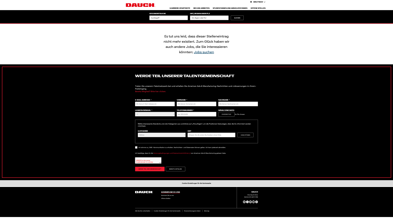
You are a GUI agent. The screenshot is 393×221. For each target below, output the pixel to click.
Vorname (182, 100)
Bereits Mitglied (175, 169)
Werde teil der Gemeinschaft (149, 169)
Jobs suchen (204, 52)
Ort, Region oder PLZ (200, 14)
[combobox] (209, 18)
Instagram (256, 202)
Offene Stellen (165, 198)
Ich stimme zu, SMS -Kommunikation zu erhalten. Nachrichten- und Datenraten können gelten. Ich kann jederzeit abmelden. (182, 147)
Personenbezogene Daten (192, 211)
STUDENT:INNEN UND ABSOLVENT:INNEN (230, 8)
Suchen (237, 18)
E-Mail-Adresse (143, 100)
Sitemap (206, 211)
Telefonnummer (185, 110)
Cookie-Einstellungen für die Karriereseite (196, 183)
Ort (189, 131)
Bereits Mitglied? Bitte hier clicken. (150, 91)
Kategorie (143, 131)
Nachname (224, 100)
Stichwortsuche (157, 14)
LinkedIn (250, 202)
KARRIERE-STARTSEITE (180, 8)
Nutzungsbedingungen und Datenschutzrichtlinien (171, 153)
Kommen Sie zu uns (167, 195)
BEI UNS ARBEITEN (201, 8)
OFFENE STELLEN (258, 8)
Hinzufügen (245, 135)
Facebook (244, 202)
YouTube (253, 202)
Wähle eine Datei (226, 110)
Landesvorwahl (143, 110)
